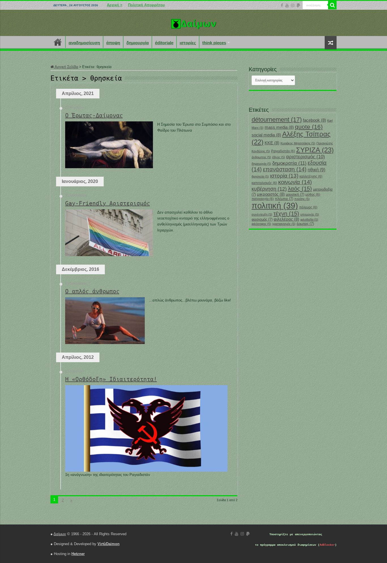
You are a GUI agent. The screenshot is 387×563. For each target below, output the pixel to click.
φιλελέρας (286, 219)
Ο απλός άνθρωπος (92, 291)
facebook (314, 120)
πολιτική (275, 205)
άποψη (113, 42)
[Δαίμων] (193, 22)
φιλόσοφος (261, 223)
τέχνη (286, 213)
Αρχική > (114, 5)
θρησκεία (260, 176)
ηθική (316, 169)
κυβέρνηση (269, 189)
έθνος (278, 157)
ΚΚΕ (272, 143)
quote (309, 126)
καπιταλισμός (264, 183)
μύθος (312, 195)
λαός (300, 188)
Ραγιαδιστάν (283, 151)
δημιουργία (137, 42)
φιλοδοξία (309, 219)
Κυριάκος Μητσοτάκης (297, 143)
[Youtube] (287, 5)
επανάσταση (285, 169)
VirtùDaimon (108, 544)
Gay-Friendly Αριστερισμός (107, 203)
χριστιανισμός (283, 223)
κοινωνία (295, 182)
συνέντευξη (262, 214)
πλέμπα (284, 199)
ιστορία (284, 176)
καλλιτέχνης (310, 176)
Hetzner (78, 554)
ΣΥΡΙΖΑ (315, 150)
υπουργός (309, 214)
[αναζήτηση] (332, 5)
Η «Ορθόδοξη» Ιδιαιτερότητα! (111, 379)
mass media (279, 127)
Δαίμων (60, 534)
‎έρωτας (305, 224)
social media (266, 135)
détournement (277, 119)
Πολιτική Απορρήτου (146, 5)
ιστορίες (188, 42)
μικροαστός (271, 194)
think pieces (214, 42)
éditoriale (164, 42)
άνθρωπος (261, 157)
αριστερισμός (305, 156)
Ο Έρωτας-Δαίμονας (94, 115)
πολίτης (302, 199)
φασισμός (262, 219)
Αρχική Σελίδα (66, 67)
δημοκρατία (289, 163)
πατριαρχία (263, 199)
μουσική (295, 194)
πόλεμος (308, 207)
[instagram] (292, 5)
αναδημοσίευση (84, 42)
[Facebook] (282, 5)
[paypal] (298, 5)
